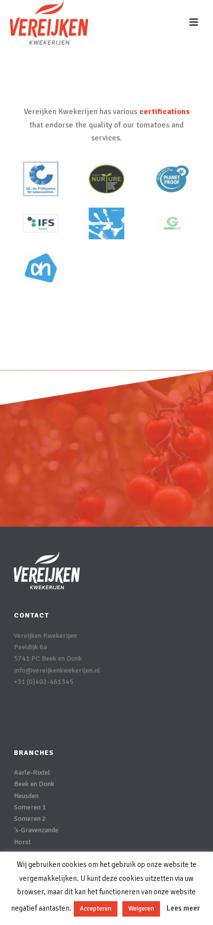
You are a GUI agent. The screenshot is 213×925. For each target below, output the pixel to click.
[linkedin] (39, 716)
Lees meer (183, 908)
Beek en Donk (34, 784)
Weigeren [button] (141, 909)
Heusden (26, 796)
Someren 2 (30, 818)
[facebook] (20, 716)
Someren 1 (30, 807)
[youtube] (78, 716)
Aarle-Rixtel (32, 772)
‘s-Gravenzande (36, 830)
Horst (22, 842)
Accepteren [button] (95, 909)
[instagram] (58, 716)
